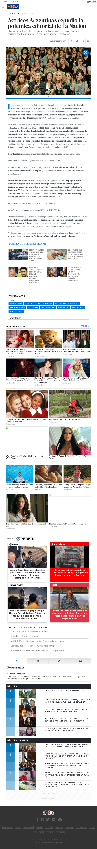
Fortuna (39, 827)
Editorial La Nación (17, 307)
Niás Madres (33, 307)
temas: (11, 301)
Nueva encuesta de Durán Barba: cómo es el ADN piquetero (37, 650)
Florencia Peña (16, 303)
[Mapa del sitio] (60, 819)
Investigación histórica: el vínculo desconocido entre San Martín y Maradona (74, 273)
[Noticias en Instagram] (36, 819)
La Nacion (28, 303)
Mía (41, 833)
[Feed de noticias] (53, 819)
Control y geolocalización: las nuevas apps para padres (35, 646)
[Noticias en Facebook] (42, 819)
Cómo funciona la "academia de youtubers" (30, 631)
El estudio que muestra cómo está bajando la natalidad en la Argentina (75, 254)
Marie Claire (28, 827)
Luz (34, 833)
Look (92, 827)
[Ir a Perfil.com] (92, 1)
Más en (11, 538)
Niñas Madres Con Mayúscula (66, 303)
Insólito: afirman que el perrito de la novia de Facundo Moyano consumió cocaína (36, 275)
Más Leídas (12, 686)
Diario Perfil (7, 827)
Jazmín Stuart (63, 307)
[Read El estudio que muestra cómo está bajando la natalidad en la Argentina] (57, 250)
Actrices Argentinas (44, 303)
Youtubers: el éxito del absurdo (24, 636)
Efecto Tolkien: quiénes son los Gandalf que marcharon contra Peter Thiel (36, 255)
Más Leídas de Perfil (17, 740)
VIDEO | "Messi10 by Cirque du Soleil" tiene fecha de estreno (37, 641)
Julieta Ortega (77, 307)
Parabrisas (69, 827)
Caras (18, 827)
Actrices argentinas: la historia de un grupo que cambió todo (51, 153)
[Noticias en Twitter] (48, 819)
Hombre (49, 827)
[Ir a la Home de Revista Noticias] (12, 6)
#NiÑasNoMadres (48, 307)
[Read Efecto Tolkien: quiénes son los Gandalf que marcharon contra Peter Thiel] (18, 250)
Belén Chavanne (16, 311)
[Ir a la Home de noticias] (48, 812)
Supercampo (81, 827)
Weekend (58, 827)
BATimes (60, 833)
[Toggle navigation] (4, 6)
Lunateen (49, 833)
